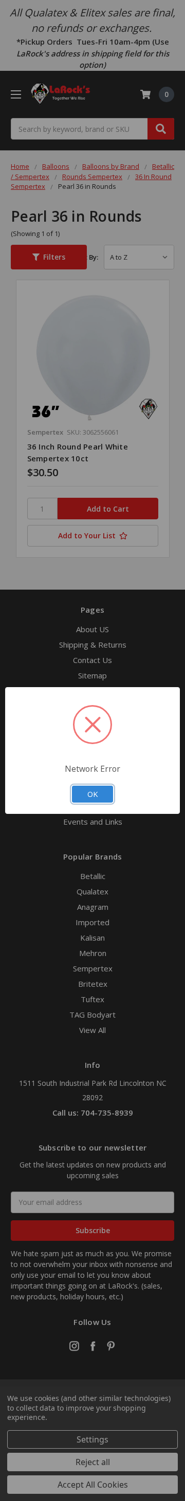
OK (92, 794)
